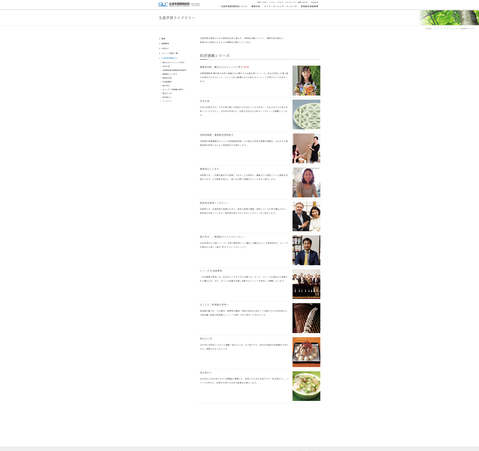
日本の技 (166, 66)
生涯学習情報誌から (169, 58)
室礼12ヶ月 (167, 93)
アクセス (280, 2)
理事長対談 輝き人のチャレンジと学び (221, 66)
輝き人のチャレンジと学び (173, 62)
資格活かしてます (169, 74)
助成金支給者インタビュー (214, 202)
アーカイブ (167, 101)
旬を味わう (167, 97)
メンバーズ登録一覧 (169, 53)
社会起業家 (167, 82)
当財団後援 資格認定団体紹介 (174, 70)
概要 (163, 39)
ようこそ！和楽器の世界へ (173, 89)
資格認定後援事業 (309, 6)
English (314, 2)
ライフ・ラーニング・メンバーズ (280, 6)
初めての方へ (262, 2)
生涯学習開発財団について (234, 6)
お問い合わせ (303, 2)
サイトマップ (291, 2)
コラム (272, 2)
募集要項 (165, 43)
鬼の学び (166, 86)
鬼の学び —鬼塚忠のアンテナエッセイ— (222, 236)
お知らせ (165, 48)
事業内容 (255, 6)
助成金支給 (167, 78)
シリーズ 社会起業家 (211, 270)
